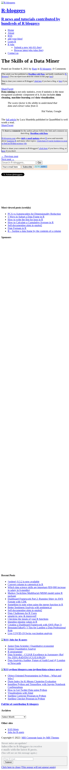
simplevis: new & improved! (22, 616)
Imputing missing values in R (22, 621)
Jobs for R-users (18, 639)
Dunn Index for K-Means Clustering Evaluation (32, 681)
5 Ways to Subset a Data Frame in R (26, 216)
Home (11, 30)
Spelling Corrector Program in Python (27, 695)
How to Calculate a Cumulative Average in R (31, 222)
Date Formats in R (17, 228)
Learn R (12, 41)
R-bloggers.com (8, 138)
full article (11, 119)
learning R (11, 141)
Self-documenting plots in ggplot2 (25, 225)
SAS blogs (13, 729)
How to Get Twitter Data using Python (27, 690)
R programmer (15, 651)
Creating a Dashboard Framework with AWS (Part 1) (35, 624)
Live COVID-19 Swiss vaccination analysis (30, 633)
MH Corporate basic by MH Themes (40, 737)
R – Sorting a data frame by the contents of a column (34, 231)
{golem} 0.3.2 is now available (23, 581)
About (11, 33)
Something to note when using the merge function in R (35, 604)
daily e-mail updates (30, 138)
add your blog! (15, 38)
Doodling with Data (36, 74)
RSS (10, 36)
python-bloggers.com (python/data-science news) (35, 669)
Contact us (13, 53)
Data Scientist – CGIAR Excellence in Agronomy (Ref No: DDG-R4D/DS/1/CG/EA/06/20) (35, 656)
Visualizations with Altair (20, 693)
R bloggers (45, 68)
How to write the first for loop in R (25, 219)
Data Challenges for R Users (22, 613)
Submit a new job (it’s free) (28, 47)
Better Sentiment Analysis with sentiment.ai (30, 607)
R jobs (11, 44)
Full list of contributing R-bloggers (20, 704)
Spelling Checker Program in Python (26, 698)
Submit (8, 762)
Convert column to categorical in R (25, 584)
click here (38, 81)
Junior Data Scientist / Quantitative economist (31, 646)
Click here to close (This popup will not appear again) (28, 767)
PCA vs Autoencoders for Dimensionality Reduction (34, 213)
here (51, 76)
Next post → (7, 159)
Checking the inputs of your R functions (28, 619)
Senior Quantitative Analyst (22, 648)
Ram (34, 68)
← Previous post (9, 156)
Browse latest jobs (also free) (28, 50)
